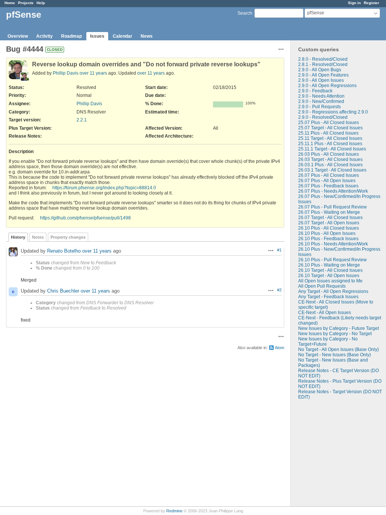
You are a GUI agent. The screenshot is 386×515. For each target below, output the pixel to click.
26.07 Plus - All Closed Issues (328, 175)
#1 (279, 250)
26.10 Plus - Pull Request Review (332, 259)
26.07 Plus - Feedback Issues (328, 186)
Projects (26, 3)
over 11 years (93, 73)
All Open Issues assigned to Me (330, 281)
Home (10, 3)
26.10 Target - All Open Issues (328, 275)
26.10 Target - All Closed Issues (330, 270)
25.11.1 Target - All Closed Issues (332, 149)
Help (41, 3)
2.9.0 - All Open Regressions (327, 85)
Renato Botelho (64, 251)
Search (244, 13)
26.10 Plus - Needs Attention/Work (333, 244)
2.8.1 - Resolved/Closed (323, 64)
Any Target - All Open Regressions (333, 291)
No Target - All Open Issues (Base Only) (338, 349)
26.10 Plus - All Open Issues (326, 233)
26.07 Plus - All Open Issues (326, 180)
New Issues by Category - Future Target (338, 328)
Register (371, 3)
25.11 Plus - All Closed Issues (328, 133)
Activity (44, 36)
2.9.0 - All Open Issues (321, 80)
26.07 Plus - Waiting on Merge (329, 212)
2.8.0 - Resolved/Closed (323, 59)
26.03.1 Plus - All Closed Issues (330, 164)
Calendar (122, 36)
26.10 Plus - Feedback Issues (328, 238)
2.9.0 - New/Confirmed (321, 101)
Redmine (174, 511)
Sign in (354, 3)
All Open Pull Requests (322, 286)
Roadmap (71, 36)
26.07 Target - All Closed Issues (330, 217)
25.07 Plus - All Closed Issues (328, 122)
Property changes (68, 237)
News (147, 36)
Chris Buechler (63, 291)
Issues (97, 36)
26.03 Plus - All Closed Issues (328, 154)
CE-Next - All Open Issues (324, 312)
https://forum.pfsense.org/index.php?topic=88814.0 (104, 187)
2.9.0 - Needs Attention (321, 96)
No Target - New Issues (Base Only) (334, 354)
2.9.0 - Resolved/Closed (323, 117)
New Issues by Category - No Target (335, 333)
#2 (279, 290)
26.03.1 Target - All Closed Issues (332, 170)
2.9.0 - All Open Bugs (319, 69)
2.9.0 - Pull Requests (319, 106)
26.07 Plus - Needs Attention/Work (333, 191)
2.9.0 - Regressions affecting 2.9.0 (333, 112)
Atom (279, 347)
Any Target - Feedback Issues (328, 296)
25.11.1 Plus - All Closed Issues (330, 143)
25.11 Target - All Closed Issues (330, 138)
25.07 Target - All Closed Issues (330, 127)
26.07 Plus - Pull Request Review (332, 207)
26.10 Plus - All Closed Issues (328, 228)
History (18, 237)
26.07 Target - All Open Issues (328, 222)
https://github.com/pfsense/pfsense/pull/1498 (85, 218)
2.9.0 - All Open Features (323, 75)
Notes (38, 237)
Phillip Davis (65, 73)
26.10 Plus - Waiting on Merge (329, 265)
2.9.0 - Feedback (315, 90)
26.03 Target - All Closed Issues (330, 159)
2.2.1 (82, 120)
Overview (18, 36)
